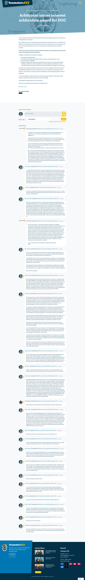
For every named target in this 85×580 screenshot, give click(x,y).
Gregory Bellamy (28, 350)
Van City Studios (51, 576)
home (25, 86)
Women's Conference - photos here (51, 558)
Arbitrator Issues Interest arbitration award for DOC (48, 128)
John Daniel (27, 187)
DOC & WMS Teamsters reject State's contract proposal (51, 551)
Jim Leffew (27, 483)
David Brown (27, 366)
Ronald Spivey (27, 525)
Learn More (12, 554)
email (14, 556)
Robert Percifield (28, 198)
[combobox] (81, 579)
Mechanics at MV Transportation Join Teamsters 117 (50, 565)
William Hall (27, 430)
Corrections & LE (35, 10)
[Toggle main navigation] (80, 3)
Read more (38, 572)
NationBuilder (38, 576)
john (29, 150)
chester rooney (28, 376)
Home (28, 10)
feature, (22, 86)
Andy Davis (27, 496)
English (79, 578)
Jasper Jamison (28, 409)
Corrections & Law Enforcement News (49, 10)
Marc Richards (27, 248)
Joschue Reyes (28, 166)
